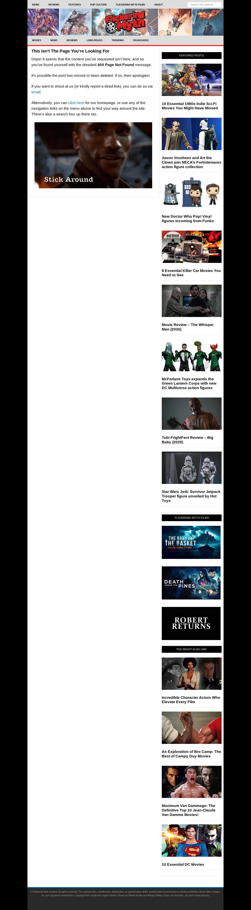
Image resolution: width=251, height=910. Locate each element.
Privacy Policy (155, 895)
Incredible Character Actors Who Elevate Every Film (191, 699)
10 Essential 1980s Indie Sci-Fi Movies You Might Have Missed (190, 106)
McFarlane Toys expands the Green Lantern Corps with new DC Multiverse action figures (189, 383)
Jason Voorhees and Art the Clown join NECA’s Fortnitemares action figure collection (191, 162)
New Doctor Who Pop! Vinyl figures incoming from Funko (188, 218)
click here (76, 103)
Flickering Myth (125, 22)
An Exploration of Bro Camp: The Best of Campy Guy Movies (191, 754)
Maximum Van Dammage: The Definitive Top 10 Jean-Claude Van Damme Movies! (189, 810)
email (35, 92)
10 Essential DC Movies (183, 864)
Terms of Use (135, 895)
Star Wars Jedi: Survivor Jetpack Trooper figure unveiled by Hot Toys (191, 496)
